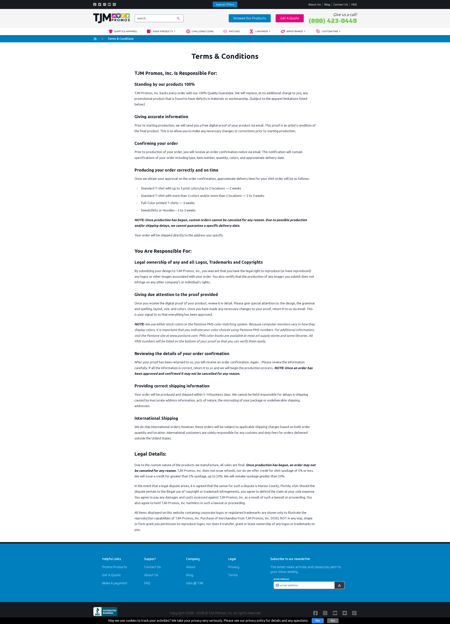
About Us (314, 4)
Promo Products (114, 567)
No (333, 620)
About (191, 567)
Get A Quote (289, 18)
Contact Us (340, 4)
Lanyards (261, 31)
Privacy (233, 567)
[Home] (95, 39)
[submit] (339, 585)
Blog (327, 4)
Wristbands (295, 31)
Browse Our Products (250, 18)
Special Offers (225, 4)
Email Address (281, 579)
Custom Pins (330, 31)
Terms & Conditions (121, 38)
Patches (234, 31)
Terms (233, 575)
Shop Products (163, 31)
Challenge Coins (203, 31)
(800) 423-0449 (333, 20)
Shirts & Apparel (125, 31)
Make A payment (114, 583)
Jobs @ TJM (194, 583)
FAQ (354, 4)
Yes (317, 620)
